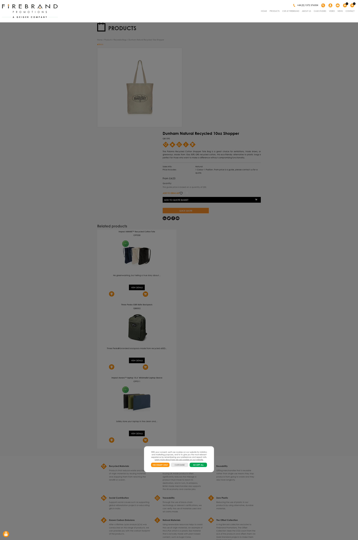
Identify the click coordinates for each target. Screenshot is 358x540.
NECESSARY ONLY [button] (160, 464)
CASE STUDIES (320, 11)
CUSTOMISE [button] (180, 464)
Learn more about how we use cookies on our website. (179, 459)
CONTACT (350, 11)
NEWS (340, 11)
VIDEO (332, 11)
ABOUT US (306, 11)
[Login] (330, 5)
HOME (264, 11)
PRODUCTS (275, 11)
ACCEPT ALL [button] (198, 464)
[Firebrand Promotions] (30, 11)
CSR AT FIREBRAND (290, 11)
